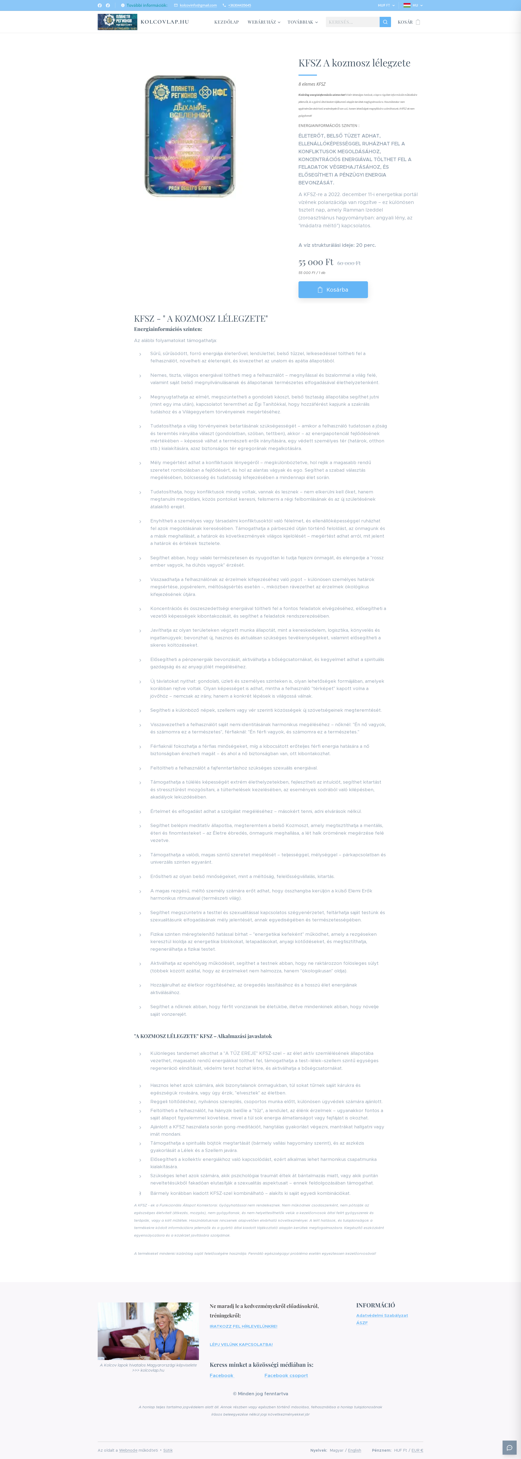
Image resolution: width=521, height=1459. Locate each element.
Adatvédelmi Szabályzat (382, 1315)
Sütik (168, 1450)
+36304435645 (239, 5)
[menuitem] (228, 22)
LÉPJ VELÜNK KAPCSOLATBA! (241, 1344)
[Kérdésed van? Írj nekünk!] (510, 1448)
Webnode (128, 1450)
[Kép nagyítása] (190, 136)
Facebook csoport (286, 1375)
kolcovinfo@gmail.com (198, 5)
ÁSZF (362, 1322)
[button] (386, 5)
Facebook (222, 1375)
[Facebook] (99, 5)
